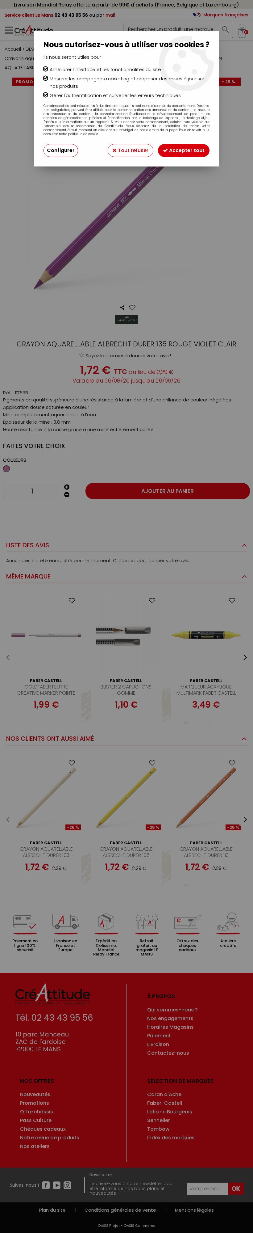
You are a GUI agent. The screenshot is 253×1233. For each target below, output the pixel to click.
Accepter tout (186, 150)
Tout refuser (132, 150)
